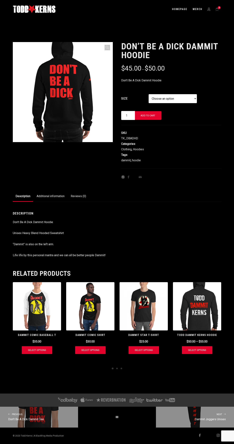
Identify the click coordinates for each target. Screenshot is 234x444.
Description (23, 196)
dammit (126, 160)
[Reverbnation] (111, 400)
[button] (107, 47)
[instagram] (217, 436)
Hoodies (138, 149)
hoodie (136, 160)
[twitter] (207, 436)
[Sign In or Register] (209, 9)
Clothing (126, 149)
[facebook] (198, 436)
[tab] (23, 196)
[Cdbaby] (68, 400)
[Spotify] (137, 400)
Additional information (51, 196)
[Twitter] (154, 400)
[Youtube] (170, 400)
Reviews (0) (78, 196)
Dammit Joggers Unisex (210, 417)
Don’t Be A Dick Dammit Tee (26, 417)
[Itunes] (87, 400)
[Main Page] (117, 417)
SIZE (124, 98)
